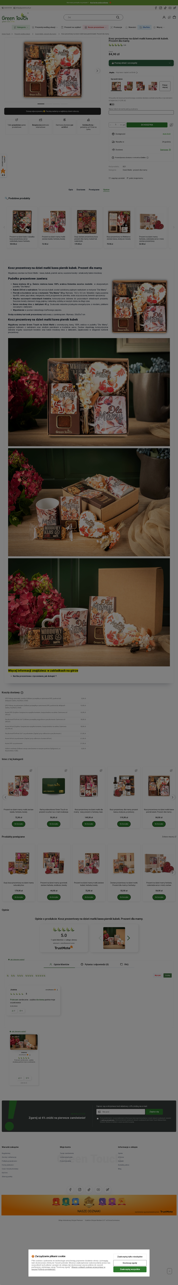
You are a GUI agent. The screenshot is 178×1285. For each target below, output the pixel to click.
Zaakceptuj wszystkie (130, 1269)
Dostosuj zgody (130, 1263)
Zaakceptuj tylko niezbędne (130, 1257)
